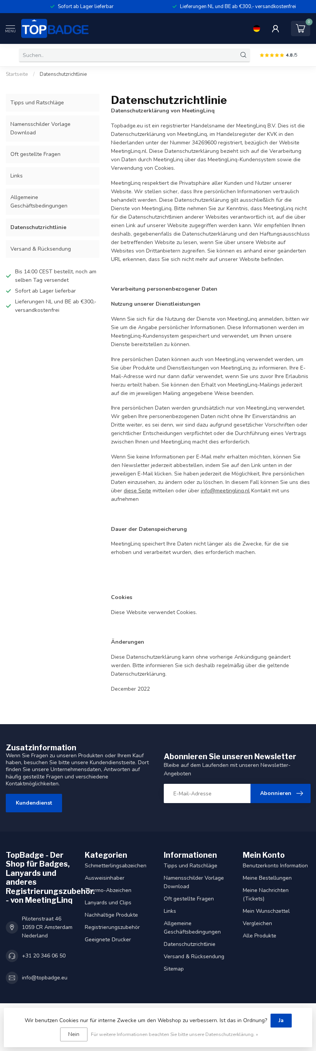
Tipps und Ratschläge (37, 102)
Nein (73, 1034)
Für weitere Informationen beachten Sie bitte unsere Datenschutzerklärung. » (174, 1034)
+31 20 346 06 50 (44, 955)
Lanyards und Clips (108, 902)
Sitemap (174, 968)
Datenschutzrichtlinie (63, 74)
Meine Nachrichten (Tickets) (266, 894)
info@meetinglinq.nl (225, 490)
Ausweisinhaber (104, 878)
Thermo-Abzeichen (108, 890)
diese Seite (137, 490)
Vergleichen (257, 923)
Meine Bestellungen (267, 878)
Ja (281, 1020)
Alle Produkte (259, 935)
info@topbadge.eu (44, 977)
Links (16, 175)
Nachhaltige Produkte (111, 915)
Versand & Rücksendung (40, 249)
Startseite (17, 74)
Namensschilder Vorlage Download (40, 128)
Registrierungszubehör (112, 927)
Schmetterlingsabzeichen (115, 865)
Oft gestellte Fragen (35, 154)
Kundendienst (34, 803)
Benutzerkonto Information (275, 865)
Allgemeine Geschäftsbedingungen (38, 201)
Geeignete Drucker (108, 939)
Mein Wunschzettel (266, 911)
